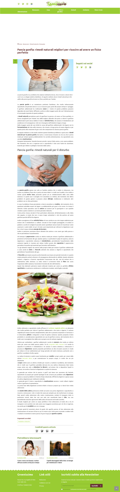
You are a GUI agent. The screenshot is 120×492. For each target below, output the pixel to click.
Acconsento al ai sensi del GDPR (79, 489)
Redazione (42, 479)
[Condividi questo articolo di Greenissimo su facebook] (37, 431)
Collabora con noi (44, 483)
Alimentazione (22, 11)
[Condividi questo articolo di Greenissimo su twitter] (42, 431)
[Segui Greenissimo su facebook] (18, 4)
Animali (73, 10)
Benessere (35, 10)
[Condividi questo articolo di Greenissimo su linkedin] (47, 431)
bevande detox (27, 358)
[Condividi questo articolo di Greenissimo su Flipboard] (52, 431)
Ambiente (86, 10)
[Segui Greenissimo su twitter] (23, 4)
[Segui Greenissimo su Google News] (31, 4)
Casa (48, 10)
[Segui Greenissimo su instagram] (27, 4)
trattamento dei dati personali (78, 489)
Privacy (41, 486)
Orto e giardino (60, 10)
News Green (99, 10)
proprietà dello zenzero (56, 344)
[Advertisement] (60, 28)
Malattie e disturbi (24, 421)
